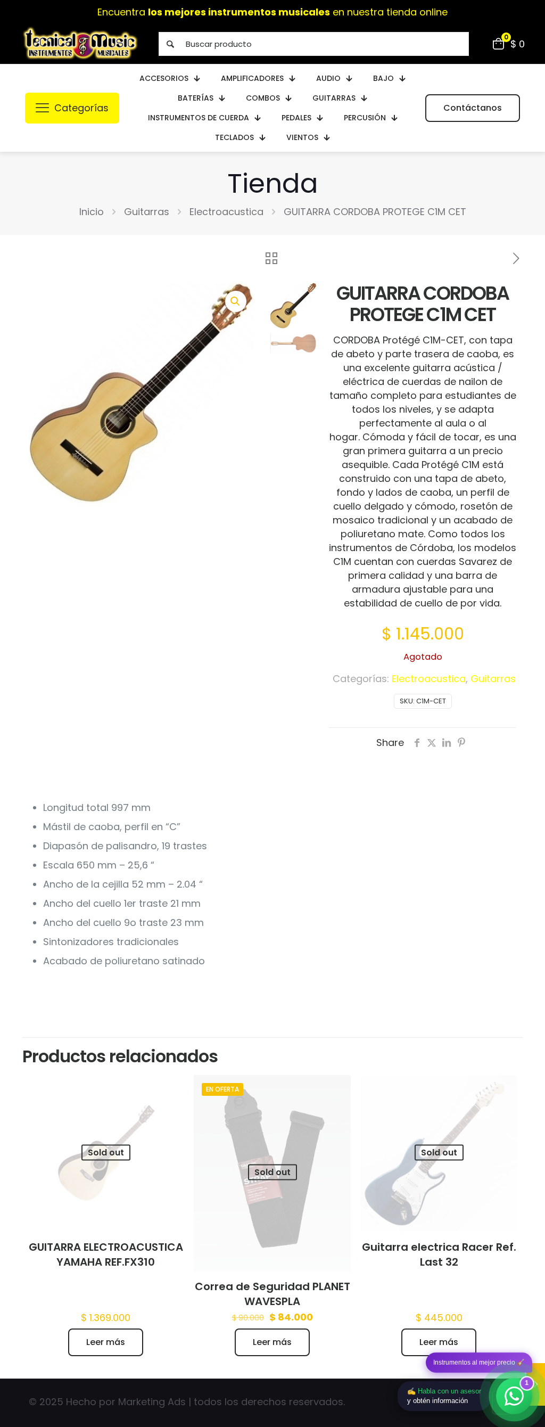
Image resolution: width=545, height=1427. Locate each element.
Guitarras (146, 211)
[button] (235, 301)
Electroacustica (226, 211)
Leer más (105, 1342)
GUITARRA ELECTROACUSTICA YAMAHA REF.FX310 (106, 1254)
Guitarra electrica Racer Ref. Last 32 (439, 1254)
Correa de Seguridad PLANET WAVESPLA (272, 1294)
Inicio (91, 211)
